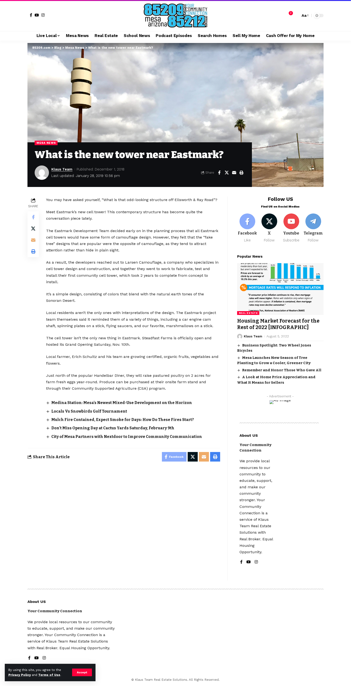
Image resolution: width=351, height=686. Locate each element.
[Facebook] (31, 15)
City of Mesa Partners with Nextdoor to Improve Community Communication (126, 436)
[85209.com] (175, 15)
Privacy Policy (19, 675)
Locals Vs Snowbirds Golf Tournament (89, 411)
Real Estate (248, 313)
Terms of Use (49, 675)
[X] (269, 228)
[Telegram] (313, 228)
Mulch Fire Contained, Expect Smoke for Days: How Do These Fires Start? (122, 419)
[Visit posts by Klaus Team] (42, 172)
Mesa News (46, 142)
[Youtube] (291, 228)
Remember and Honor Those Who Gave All (281, 370)
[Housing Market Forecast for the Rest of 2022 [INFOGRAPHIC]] (280, 289)
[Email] (234, 172)
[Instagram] (43, 15)
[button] (82, 672)
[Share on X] (226, 172)
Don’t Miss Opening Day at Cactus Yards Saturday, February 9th (112, 428)
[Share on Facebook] (219, 172)
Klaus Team (61, 169)
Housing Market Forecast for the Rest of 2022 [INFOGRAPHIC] (278, 324)
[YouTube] (36, 15)
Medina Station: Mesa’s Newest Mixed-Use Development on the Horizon (121, 402)
